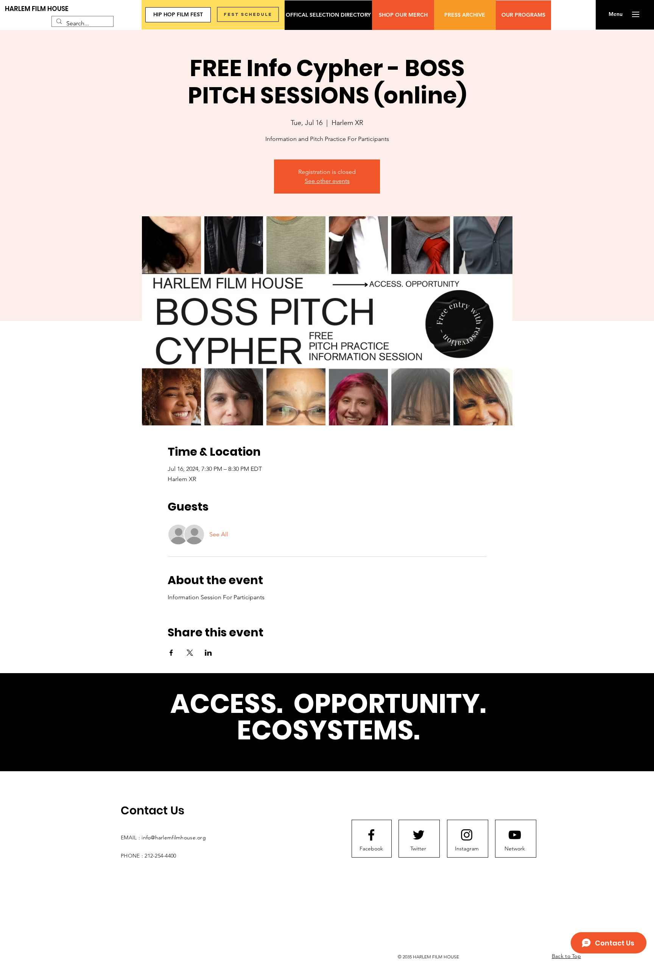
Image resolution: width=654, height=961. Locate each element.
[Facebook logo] (371, 834)
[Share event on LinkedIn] (208, 653)
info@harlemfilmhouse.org (174, 837)
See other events (327, 180)
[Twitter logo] (418, 834)
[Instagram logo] (466, 834)
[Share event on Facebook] (171, 653)
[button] (615, 14)
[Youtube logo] (514, 834)
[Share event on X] (189, 653)
